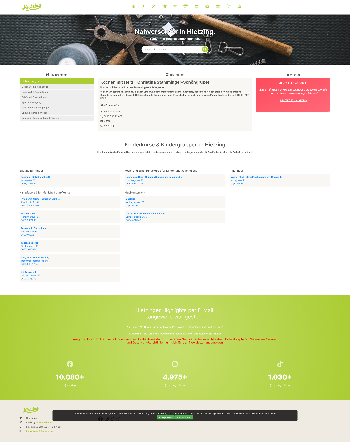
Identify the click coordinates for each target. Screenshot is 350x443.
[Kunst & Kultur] (167, 6)
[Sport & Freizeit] (147, 6)
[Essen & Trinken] (157, 6)
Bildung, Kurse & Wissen (34, 112)
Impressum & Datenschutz (40, 431)
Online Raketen (44, 422)
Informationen (184, 417)
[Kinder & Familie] (137, 6)
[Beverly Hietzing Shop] (232, 6)
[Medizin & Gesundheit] (178, 6)
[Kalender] (200, 6)
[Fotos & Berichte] (210, 6)
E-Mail (107, 120)
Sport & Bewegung (31, 102)
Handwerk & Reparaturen (35, 92)
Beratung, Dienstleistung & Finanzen (41, 118)
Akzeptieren (165, 417)
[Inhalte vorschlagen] (243, 6)
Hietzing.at (32, 7)
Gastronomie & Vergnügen (35, 107)
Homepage (109, 125)
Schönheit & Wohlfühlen (34, 97)
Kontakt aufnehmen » (293, 100)
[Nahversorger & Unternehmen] (188, 6)
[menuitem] (190, 7)
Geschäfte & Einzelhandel (35, 86)
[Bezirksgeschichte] (221, 6)
